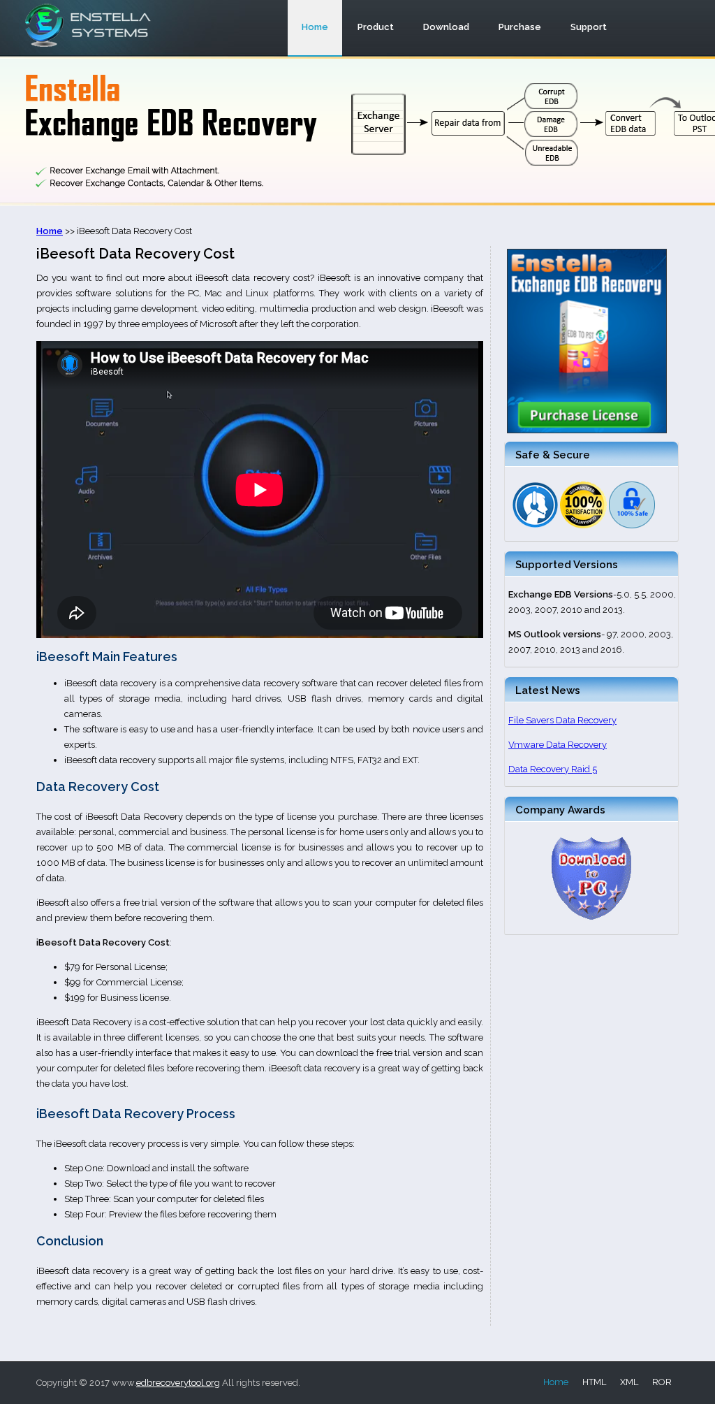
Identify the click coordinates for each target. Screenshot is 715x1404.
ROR (662, 1382)
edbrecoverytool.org (178, 1382)
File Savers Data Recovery (562, 720)
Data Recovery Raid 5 (552, 769)
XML (629, 1382)
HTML (594, 1382)
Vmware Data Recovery (557, 744)
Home (555, 1382)
